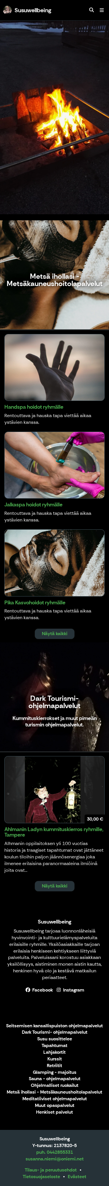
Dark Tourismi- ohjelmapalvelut (54, 1032)
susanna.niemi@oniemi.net (55, 1159)
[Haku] (91, 10)
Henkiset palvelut (54, 1112)
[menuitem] (91, 10)
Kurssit (54, 1059)
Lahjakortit (54, 1052)
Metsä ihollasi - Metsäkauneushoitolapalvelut (54, 1092)
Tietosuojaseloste (41, 1177)
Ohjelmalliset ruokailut (54, 1085)
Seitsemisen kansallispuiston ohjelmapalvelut (54, 1026)
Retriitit (54, 1066)
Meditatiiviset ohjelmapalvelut (54, 1099)
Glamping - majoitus (54, 1072)
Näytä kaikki (54, 633)
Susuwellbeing (54, 921)
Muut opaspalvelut (54, 1105)
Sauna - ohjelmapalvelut (55, 1079)
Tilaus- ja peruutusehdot (51, 1170)
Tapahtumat (54, 1046)
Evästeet (77, 1177)
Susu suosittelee (54, 1039)
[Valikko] (101, 10)
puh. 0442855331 (54, 1152)
